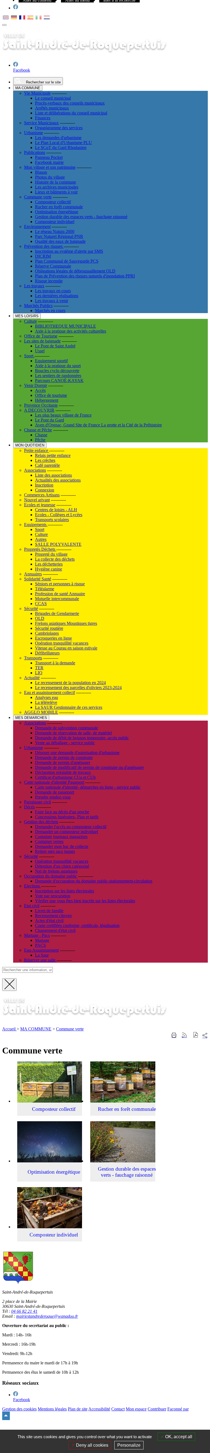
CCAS (41, 603)
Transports (33, 658)
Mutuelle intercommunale (57, 598)
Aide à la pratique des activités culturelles (70, 331)
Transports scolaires (52, 519)
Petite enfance (36, 450)
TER (39, 667)
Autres (40, 539)
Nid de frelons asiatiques (56, 871)
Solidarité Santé (37, 579)
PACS (40, 945)
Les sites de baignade (42, 341)
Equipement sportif (51, 360)
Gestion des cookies (19, 1409)
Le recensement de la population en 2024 (70, 682)
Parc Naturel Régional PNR (59, 236)
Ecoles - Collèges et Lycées (58, 514)
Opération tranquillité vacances (61, 643)
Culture (30, 321)
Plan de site (78, 1409)
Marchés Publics (38, 305)
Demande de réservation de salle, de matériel (73, 732)
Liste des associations (53, 475)
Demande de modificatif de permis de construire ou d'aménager (89, 767)
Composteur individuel (54, 221)
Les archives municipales (56, 187)
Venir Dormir (35, 385)
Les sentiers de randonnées (58, 375)
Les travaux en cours (53, 290)
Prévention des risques (44, 246)
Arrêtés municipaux (52, 108)
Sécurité (31, 608)
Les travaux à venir (51, 300)
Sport (29, 355)
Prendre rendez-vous (53, 797)
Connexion (44, 490)
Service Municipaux (41, 122)
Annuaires (33, 574)
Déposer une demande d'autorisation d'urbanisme (77, 752)
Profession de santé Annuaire (60, 593)
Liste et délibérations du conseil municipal (71, 113)
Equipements (36, 524)
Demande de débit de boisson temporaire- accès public (82, 737)
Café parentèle (47, 465)
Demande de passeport (54, 792)
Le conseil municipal (53, 98)
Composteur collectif (53, 201)
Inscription (44, 485)
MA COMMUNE (35, 1029)
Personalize (129, 1445)
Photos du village (50, 177)
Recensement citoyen (53, 915)
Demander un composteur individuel (66, 831)
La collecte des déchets (55, 559)
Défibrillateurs (47, 653)
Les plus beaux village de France (63, 415)
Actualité (32, 677)
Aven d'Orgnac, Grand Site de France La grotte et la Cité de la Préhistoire (98, 425)
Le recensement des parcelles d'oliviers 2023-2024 (78, 687)
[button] (195, 1035)
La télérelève (46, 702)
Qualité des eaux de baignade (60, 241)
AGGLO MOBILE (41, 712)
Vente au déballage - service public (65, 742)
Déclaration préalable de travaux (63, 772)
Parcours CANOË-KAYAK (59, 380)
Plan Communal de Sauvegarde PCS (66, 261)
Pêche (40, 439)
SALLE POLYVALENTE (58, 544)
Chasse (41, 434)
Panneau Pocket (49, 157)
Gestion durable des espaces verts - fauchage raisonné (81, 216)
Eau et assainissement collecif (49, 692)
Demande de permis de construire (64, 757)
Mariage (42, 940)
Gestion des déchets (41, 821)
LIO (38, 672)
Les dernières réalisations (56, 295)
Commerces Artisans (42, 495)
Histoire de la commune (55, 182)
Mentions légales (52, 1409)
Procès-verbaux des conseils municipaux (70, 103)
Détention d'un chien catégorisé (62, 866)
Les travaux (34, 285)
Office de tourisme (51, 395)
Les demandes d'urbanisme (58, 137)
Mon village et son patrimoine (49, 167)
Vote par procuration (52, 895)
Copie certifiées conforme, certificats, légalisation (77, 925)
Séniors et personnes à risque (60, 583)
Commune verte (38, 197)
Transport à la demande (55, 663)
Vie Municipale (37, 93)
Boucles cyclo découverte (57, 370)
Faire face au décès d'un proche (62, 812)
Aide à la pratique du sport (58, 365)
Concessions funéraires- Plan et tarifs (66, 816)
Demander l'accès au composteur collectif (70, 826)
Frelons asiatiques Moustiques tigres (66, 623)
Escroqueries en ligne (53, 638)
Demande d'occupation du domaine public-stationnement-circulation (93, 881)
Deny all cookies (91, 1445)
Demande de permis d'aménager (62, 762)
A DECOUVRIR (39, 410)
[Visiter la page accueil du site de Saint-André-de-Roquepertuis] (92, 1019)
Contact (118, 1409)
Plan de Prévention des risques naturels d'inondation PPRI (85, 276)
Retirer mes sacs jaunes (55, 851)
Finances (42, 118)
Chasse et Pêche (38, 430)
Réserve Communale (53, 266)
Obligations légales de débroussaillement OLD (75, 271)
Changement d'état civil (55, 930)
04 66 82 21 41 (24, 1311)
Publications (34, 152)
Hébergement (46, 400)
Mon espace (136, 1409)
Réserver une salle (40, 960)
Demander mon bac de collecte (61, 846)
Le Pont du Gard (49, 420)
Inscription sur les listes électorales (64, 891)
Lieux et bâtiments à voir (56, 192)
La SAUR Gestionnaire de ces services (68, 707)
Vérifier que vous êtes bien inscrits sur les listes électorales (85, 900)
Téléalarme (44, 588)
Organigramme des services (59, 127)
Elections (32, 886)
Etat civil (31, 905)
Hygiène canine (48, 569)
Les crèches (45, 460)
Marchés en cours (50, 310)
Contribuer (157, 1409)
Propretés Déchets (40, 549)
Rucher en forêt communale (59, 206)
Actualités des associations (58, 480)
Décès (29, 807)
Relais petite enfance (53, 455)
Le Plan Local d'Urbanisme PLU (63, 142)
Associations (35, 470)
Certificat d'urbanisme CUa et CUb (65, 777)
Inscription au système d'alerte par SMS (69, 251)
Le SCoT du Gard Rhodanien (60, 147)
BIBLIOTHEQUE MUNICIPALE (65, 326)
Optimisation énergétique (56, 211)
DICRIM (43, 256)
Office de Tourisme (40, 336)
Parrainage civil (37, 802)
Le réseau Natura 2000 (54, 231)
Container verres (49, 841)
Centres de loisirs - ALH (56, 509)
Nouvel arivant (37, 500)
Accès (40, 390)
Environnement (37, 226)
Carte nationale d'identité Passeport (54, 782)
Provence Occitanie (41, 405)
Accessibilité (99, 1409)
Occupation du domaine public (50, 876)
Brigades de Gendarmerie (57, 613)
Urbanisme (33, 132)
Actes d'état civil (49, 920)
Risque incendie (49, 281)
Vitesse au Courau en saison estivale (66, 648)
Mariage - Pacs (37, 935)
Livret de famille (49, 910)
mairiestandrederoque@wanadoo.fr (47, 1316)
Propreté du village (51, 554)
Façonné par (178, 1409)
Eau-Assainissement (41, 950)
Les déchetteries (49, 564)
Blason (41, 172)
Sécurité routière (49, 628)
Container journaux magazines (61, 836)
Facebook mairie (49, 162)
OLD (39, 618)
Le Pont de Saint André (55, 346)
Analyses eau (46, 697)
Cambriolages (47, 633)
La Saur (42, 955)
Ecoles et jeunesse (39, 504)
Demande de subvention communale (66, 728)
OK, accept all (178, 1436)
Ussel (40, 351)
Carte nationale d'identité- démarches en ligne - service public (88, 787)
